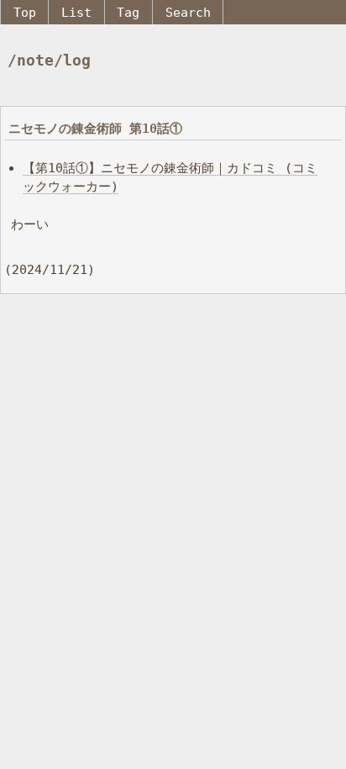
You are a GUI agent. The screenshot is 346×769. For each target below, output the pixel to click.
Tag (128, 12)
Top (24, 12)
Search (188, 12)
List (76, 12)
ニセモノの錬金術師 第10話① (95, 128)
